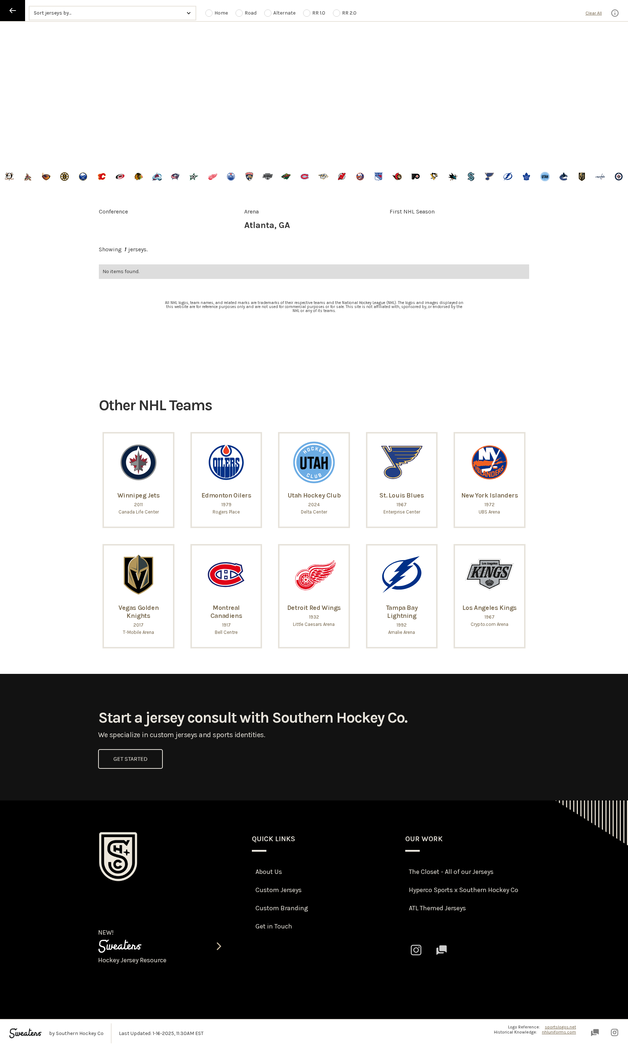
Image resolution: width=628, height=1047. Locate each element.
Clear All (593, 13)
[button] (112, 13)
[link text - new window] (416, 949)
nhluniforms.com (559, 1032)
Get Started (130, 758)
